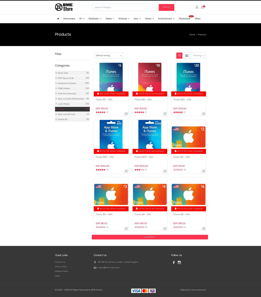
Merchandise (69, 19)
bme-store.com (199, 290)
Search (166, 7)
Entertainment (165, 19)
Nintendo (123, 19)
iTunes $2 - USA (181, 157)
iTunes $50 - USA (105, 157)
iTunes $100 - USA (144, 157)
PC (80, 19)
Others (148, 19)
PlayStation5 (184, 19)
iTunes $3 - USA (104, 214)
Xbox (136, 19)
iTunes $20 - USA (182, 100)
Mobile (109, 19)
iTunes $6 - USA (181, 214)
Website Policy (61, 271)
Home (192, 35)
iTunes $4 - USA (143, 214)
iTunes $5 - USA (104, 100)
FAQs (57, 276)
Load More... (150, 237)
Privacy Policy (61, 267)
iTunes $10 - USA (143, 100)
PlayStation (94, 19)
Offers (198, 19)
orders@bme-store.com (109, 268)
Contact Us (60, 262)
